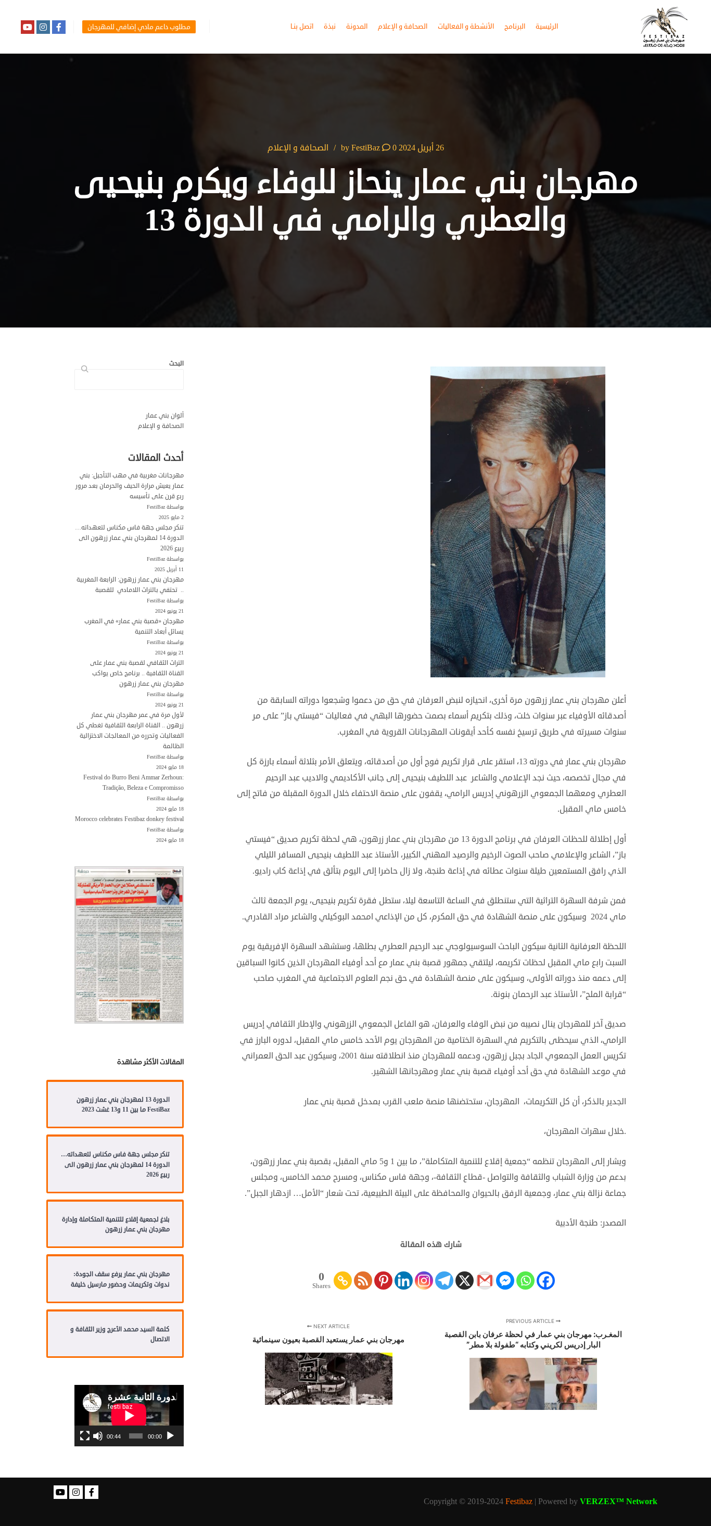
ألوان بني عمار (165, 415)
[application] (129, 1415)
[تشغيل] (170, 1436)
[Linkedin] (404, 1272)
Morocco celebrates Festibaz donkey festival (129, 819)
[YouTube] (27, 27)
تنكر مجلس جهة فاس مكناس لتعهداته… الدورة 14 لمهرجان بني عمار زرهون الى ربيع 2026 (129, 538)
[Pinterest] (383, 1272)
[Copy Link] (343, 1272)
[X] (464, 1272)
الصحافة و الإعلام (298, 148)
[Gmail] (485, 1272)
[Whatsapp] (525, 1272)
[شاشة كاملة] (85, 1436)
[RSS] (363, 1272)
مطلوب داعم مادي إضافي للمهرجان (139, 27)
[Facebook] (59, 27)
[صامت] (98, 1436)
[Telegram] (444, 1272)
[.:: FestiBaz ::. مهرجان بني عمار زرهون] (664, 27)
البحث (82, 369)
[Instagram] (43, 27)
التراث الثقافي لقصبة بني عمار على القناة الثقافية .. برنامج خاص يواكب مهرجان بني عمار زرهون (137, 673)
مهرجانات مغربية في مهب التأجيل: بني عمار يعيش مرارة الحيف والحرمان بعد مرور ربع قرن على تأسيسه (129, 486)
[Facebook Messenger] (505, 1272)
